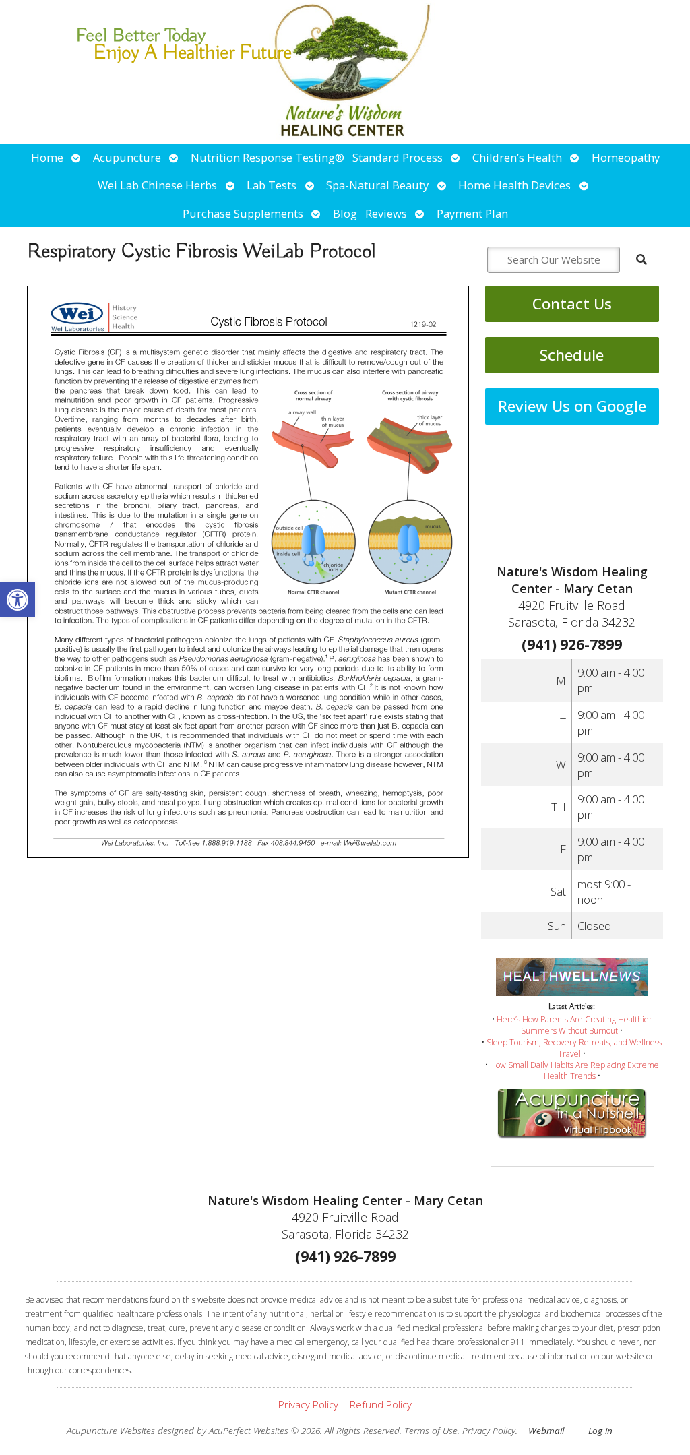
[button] (17, 599)
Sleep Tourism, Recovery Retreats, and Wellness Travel (574, 1047)
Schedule (572, 354)
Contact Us (572, 303)
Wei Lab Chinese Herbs (157, 185)
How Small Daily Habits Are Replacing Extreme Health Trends (574, 1070)
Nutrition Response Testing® (267, 157)
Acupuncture (127, 157)
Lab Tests (271, 185)
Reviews (386, 213)
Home (47, 157)
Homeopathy (626, 157)
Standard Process (397, 157)
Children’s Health (517, 157)
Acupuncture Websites (111, 1431)
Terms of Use (431, 1431)
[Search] (641, 259)
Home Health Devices (514, 185)
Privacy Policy (308, 1404)
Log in (600, 1431)
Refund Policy (381, 1404)
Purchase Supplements (243, 213)
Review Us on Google (572, 406)
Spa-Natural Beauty (377, 185)
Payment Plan (472, 213)
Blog (345, 213)
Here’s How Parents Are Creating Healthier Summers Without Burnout (574, 1025)
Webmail (546, 1431)
